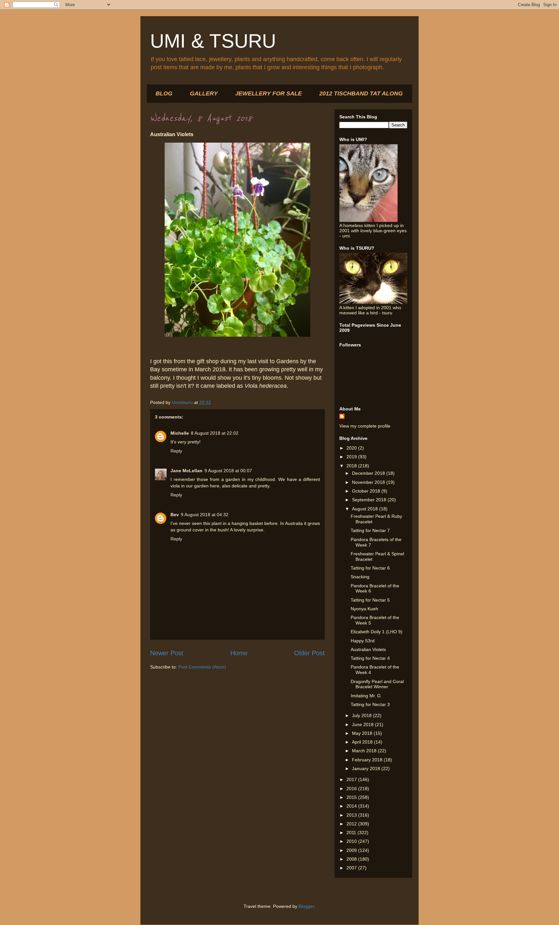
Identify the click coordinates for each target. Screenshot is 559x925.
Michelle (179, 433)
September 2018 (370, 499)
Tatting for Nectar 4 (370, 658)
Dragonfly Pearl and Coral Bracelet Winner (377, 684)
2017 (352, 779)
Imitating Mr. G (366, 695)
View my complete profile (364, 426)
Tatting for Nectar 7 (370, 530)
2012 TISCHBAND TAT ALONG (361, 93)
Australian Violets (368, 649)
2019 (352, 456)
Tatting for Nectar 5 (370, 600)
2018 (352, 465)
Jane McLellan (186, 470)
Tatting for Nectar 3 (370, 704)
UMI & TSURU (213, 41)
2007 (352, 867)
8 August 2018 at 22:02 (214, 433)
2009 (352, 850)
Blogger (306, 906)
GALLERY (204, 93)
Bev (174, 514)
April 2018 (363, 742)
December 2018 (369, 473)
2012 (352, 823)
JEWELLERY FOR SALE (268, 93)
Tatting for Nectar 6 (370, 568)
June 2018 (363, 724)
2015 (352, 797)
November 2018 (369, 482)
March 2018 (365, 750)
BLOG (164, 93)
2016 (352, 788)
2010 (352, 841)
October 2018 (366, 491)
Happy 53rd (363, 640)
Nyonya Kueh (364, 608)
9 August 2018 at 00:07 (228, 470)
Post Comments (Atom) (202, 666)
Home (238, 653)
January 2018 (366, 768)
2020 (352, 448)
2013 (352, 815)
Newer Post (166, 653)
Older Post (309, 653)
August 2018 (365, 508)
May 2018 (363, 733)
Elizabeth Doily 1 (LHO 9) (376, 631)
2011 (351, 832)
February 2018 (368, 759)
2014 (352, 806)
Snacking (360, 576)
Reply (176, 450)
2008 (352, 859)
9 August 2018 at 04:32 (204, 514)
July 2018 (362, 715)
